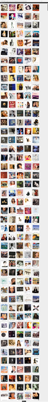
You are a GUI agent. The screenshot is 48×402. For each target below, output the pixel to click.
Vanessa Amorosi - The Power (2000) (22, 179)
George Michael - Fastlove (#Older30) (13, 46)
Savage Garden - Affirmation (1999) (21, 232)
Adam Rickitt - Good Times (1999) (29, 241)
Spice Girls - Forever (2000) (36, 91)
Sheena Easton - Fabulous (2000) (37, 81)
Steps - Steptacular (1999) (21, 241)
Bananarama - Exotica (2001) (21, 20)
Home (4, 2)
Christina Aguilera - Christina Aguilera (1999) (38, 267)
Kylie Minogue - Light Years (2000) (29, 117)
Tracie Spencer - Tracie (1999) (13, 293)
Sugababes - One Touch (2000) (5, 82)
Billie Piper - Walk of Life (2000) (5, 117)
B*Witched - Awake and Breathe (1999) (6, 249)
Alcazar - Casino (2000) (12, 108)
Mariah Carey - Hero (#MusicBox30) (13, 382)
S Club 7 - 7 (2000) (4, 152)
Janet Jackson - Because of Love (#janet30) (6, 347)
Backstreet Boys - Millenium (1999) (5, 311)
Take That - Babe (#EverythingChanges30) (14, 355)
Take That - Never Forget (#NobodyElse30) (22, 143)
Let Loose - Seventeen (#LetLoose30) (22, 320)
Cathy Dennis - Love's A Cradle (13, 187)
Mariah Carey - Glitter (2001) (13, 11)
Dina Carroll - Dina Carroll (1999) (37, 276)
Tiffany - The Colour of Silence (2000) (21, 90)
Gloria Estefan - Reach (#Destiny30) (29, 46)
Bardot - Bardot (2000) (28, 170)
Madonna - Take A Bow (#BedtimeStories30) (38, 205)
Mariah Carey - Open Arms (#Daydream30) (38, 64)
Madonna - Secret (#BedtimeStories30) (30, 258)
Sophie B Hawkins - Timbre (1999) (13, 285)
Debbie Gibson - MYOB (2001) (21, 55)
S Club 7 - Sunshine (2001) (36, 38)
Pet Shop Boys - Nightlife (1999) (21, 249)
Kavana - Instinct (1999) (35, 320)
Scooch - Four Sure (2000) (5, 135)
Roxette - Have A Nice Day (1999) (37, 329)
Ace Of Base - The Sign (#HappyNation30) (6, 337)
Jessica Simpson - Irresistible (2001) (6, 37)
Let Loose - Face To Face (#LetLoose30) (22, 338)
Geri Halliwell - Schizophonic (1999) (29, 294)
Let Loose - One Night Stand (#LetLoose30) (6, 205)
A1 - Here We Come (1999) (21, 214)
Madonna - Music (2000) (36, 117)
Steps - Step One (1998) (28, 399)
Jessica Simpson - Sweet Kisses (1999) (14, 214)
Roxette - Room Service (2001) (37, 11)
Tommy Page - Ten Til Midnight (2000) (14, 161)
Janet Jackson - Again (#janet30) (13, 391)
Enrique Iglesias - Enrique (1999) (5, 214)
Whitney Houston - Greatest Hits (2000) (37, 161)
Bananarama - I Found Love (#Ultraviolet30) (22, 135)
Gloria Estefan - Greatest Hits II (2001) (30, 64)
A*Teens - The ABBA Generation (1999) (30, 267)
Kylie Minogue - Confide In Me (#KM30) (22, 267)
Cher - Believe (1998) (35, 373)
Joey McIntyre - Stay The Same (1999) (14, 329)
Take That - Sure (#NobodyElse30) (13, 258)
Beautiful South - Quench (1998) (37, 382)
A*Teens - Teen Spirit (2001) (36, 55)
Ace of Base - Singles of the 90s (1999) (6, 223)
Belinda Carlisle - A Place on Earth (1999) (6, 241)
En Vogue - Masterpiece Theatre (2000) (21, 161)
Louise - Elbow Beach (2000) (37, 134)
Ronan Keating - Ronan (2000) (29, 135)
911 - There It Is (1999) (36, 338)
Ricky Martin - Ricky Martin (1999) (13, 311)
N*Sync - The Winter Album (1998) (29, 364)
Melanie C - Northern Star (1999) (37, 240)
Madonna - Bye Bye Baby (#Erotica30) (38, 364)
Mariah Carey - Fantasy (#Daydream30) (22, 126)
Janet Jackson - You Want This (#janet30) (22, 258)
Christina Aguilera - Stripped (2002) (13, 28)
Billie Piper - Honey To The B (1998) (29, 382)
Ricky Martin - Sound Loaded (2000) (6, 99)
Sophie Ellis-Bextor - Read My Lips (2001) (30, 11)
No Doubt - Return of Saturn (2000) (13, 179)
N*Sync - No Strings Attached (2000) (6, 188)
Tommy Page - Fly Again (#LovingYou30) (14, 20)
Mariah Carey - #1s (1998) (12, 364)
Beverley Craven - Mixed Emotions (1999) (37, 293)
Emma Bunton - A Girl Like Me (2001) (22, 46)
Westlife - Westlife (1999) (36, 232)
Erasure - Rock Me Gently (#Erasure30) (22, 64)
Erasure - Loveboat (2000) (36, 99)
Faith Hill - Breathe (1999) (13, 232)
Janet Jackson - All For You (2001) (5, 46)
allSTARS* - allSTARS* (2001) (21, 29)
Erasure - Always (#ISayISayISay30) (14, 320)
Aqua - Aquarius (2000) (28, 187)
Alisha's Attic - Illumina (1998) (21, 391)
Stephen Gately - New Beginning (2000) (38, 143)
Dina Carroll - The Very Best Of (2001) (30, 29)
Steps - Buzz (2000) (28, 99)
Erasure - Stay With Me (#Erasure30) (14, 126)
